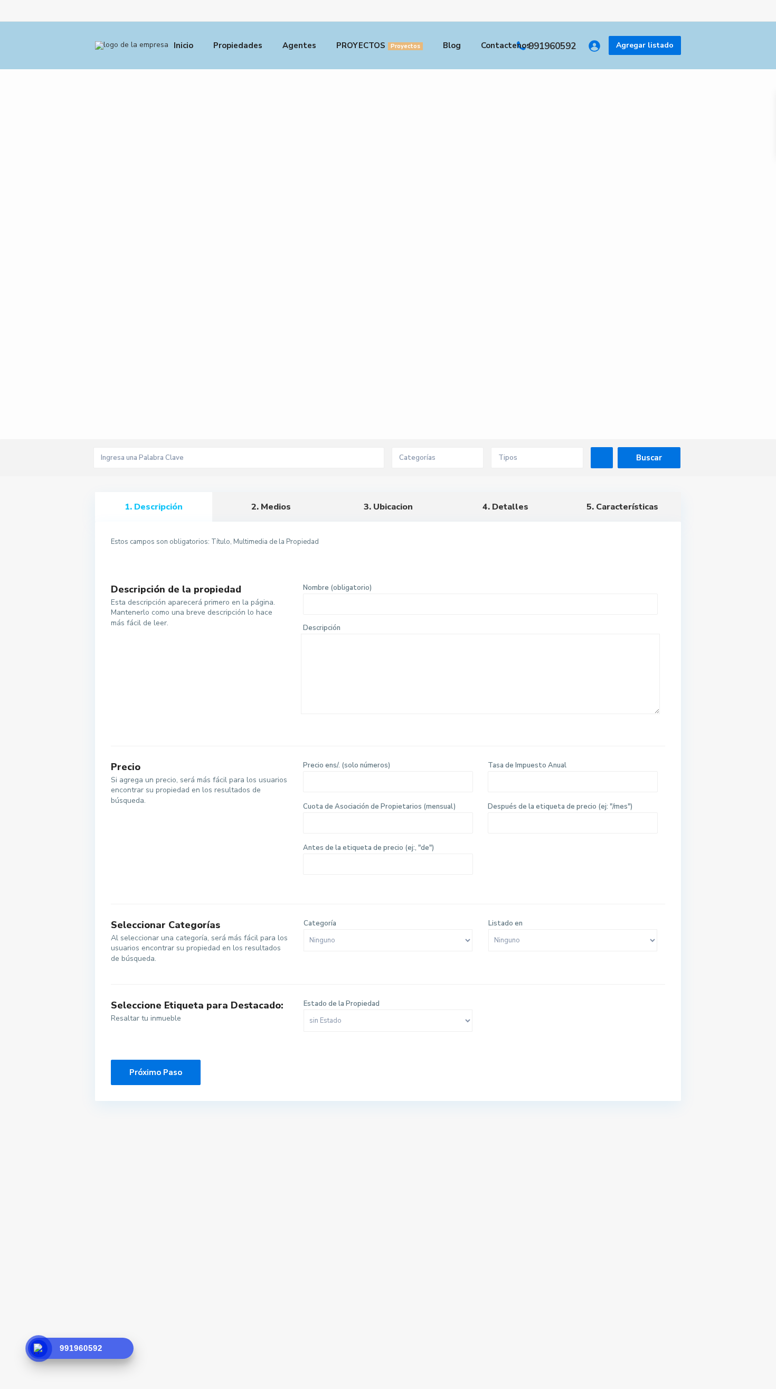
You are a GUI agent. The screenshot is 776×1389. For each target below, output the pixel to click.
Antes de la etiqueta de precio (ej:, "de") (368, 848)
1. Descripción (154, 507)
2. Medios (271, 507)
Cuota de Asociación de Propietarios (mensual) (379, 806)
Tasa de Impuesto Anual (527, 765)
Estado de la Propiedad (342, 1003)
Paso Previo (152, 564)
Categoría (320, 923)
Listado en (505, 923)
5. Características (622, 507)
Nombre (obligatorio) (337, 587)
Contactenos (506, 45)
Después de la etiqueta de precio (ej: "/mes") (560, 806)
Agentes (299, 45)
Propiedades (237, 45)
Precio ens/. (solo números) (346, 765)
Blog (452, 45)
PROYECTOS (378, 45)
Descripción (321, 628)
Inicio (183, 45)
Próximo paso (250, 564)
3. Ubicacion (388, 507)
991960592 (552, 46)
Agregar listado (645, 45)
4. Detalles (505, 507)
